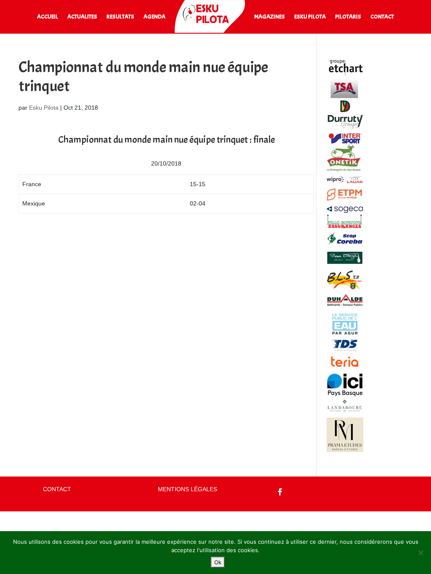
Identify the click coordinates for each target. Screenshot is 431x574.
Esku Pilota (44, 107)
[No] (420, 552)
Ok (217, 562)
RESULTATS (120, 17)
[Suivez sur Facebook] (280, 492)
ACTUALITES (82, 17)
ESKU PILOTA (310, 17)
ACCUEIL (47, 17)
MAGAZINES (269, 17)
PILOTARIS (348, 17)
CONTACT (382, 17)
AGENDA (154, 17)
